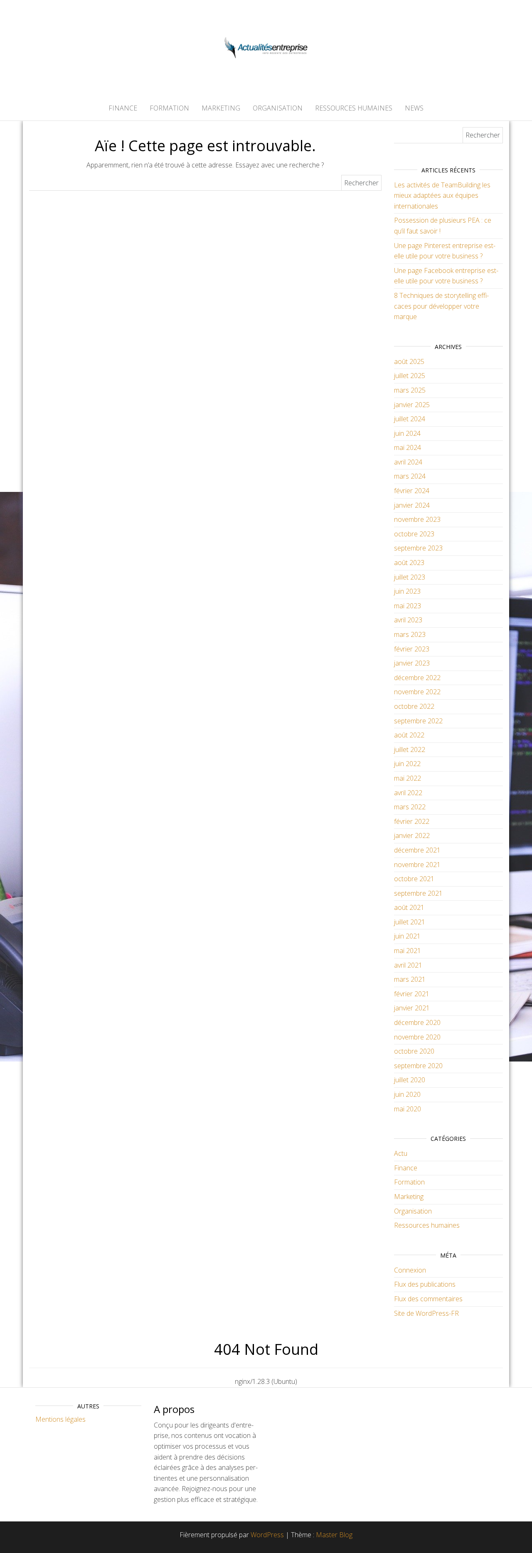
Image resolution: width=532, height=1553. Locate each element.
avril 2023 (408, 619)
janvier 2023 (412, 663)
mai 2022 (407, 778)
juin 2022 (407, 763)
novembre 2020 (417, 1037)
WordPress (267, 1534)
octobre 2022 (414, 706)
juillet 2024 (409, 418)
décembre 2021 (417, 850)
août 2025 (409, 361)
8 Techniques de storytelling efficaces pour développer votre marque (441, 306)
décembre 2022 (417, 677)
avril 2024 (408, 462)
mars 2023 (410, 634)
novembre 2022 (417, 691)
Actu (400, 1153)
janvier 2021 (412, 1007)
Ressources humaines (353, 108)
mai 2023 (407, 605)
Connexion (410, 1270)
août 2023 (409, 562)
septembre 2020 (418, 1065)
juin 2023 (407, 591)
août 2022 (409, 735)
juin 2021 (407, 936)
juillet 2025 (409, 375)
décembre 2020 (417, 1022)
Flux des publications (425, 1284)
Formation (169, 108)
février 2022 (411, 821)
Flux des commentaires (428, 1298)
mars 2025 (410, 390)
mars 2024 (410, 476)
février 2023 (411, 649)
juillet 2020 (409, 1079)
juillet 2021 (409, 921)
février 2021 (411, 993)
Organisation (278, 108)
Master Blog (334, 1534)
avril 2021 (408, 965)
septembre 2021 (418, 893)
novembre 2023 (417, 519)
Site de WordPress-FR (426, 1313)
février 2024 (411, 490)
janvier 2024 (412, 505)
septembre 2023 (418, 548)
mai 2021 (407, 950)
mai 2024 (407, 447)
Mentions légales (60, 1419)
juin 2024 (407, 433)
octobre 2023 (414, 533)
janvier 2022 (412, 835)
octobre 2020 (414, 1051)
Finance (122, 108)
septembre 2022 (418, 720)
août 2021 (409, 907)
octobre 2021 (414, 878)
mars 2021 (410, 979)
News (414, 108)
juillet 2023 (409, 577)
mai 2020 (407, 1108)
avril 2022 (408, 792)
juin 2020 (407, 1094)
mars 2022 (410, 806)
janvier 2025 (412, 404)
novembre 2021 (417, 864)
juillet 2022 (409, 749)
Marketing (221, 108)
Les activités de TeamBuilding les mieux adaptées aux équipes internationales (442, 195)
